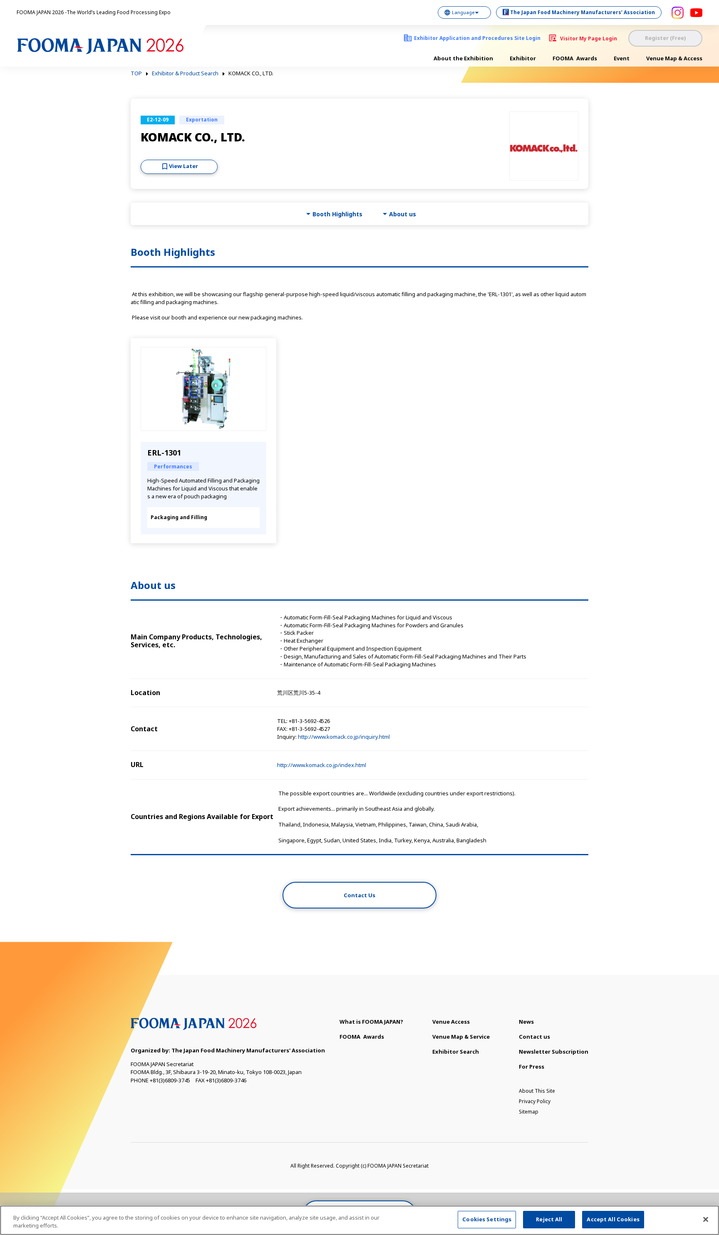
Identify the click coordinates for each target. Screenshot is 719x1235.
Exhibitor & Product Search (185, 73)
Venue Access (451, 1021)
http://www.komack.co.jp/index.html (321, 765)
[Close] (706, 1219)
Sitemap (528, 1111)
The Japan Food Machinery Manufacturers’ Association (582, 12)
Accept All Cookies (613, 1219)
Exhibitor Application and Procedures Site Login (477, 38)
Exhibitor (523, 58)
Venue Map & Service (461, 1036)
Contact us (534, 1036)
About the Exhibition (463, 58)
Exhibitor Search (455, 1051)
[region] (359, 1220)
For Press (531, 1066)
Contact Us (359, 895)
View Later (183, 166)
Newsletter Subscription (553, 1051)
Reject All (549, 1219)
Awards (575, 58)
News (526, 1021)
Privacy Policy (534, 1101)
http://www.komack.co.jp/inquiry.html (344, 736)
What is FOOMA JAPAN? (371, 1021)
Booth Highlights (337, 214)
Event (622, 58)
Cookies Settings (486, 1219)
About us (402, 214)
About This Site (537, 1090)
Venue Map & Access (674, 58)
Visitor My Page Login (588, 38)
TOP (136, 73)
